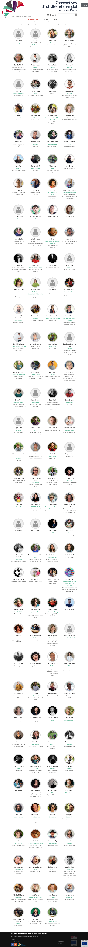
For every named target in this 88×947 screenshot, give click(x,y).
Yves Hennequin (69, 478)
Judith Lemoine (52, 609)
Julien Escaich (52, 372)
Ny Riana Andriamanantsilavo (35, 41)
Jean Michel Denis (18, 344)
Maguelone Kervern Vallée (69, 505)
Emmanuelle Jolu (35, 504)
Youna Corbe (69, 239)
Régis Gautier (18, 428)
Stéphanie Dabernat (18, 289)
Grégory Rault (69, 815)
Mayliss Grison (69, 454)
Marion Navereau (69, 742)
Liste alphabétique (33, 19)
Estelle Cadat (52, 190)
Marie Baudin (18, 115)
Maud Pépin (69, 766)
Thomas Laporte (69, 530)
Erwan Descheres (52, 344)
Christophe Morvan (52, 718)
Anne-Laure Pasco (52, 766)
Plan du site (60, 943)
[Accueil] (44, 6)
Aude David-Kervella (69, 289)
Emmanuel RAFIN (35, 815)
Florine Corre (35, 265)
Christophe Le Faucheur (18, 579)
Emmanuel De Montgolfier (19, 317)
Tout (20, 24)
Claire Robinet (35, 841)
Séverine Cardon (18, 216)
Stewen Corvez (52, 265)
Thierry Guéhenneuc (18, 478)
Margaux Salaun (69, 841)
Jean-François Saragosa (35, 867)
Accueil (12, 16)
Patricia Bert (18, 142)
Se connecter (60, 939)
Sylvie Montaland (52, 693)
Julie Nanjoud (18, 742)
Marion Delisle (35, 316)
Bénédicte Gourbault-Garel (18, 455)
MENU (84, 5)
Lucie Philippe (69, 790)
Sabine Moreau (18, 718)
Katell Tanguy (35, 895)
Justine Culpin (69, 265)
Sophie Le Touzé (18, 609)
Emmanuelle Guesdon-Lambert (35, 479)
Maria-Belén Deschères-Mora (69, 345)
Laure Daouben (52, 289)
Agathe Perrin (18, 790)
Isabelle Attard (18, 65)
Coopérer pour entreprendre (22, 944)
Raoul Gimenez (52, 428)
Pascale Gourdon (35, 454)
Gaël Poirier (18, 815)
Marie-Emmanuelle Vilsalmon (18, 920)
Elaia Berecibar (69, 115)
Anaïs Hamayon (52, 478)
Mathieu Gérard (35, 428)
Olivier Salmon (18, 867)
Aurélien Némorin (18, 766)
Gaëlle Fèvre (18, 400)
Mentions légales (61, 941)
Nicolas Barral (69, 91)
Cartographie (56, 19)
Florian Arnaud (69, 40)
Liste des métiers (45, 19)
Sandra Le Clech (69, 555)
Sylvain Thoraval (52, 895)
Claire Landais (52, 530)
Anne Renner (18, 841)
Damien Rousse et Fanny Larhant (18, 556)
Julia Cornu (18, 265)
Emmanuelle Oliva (35, 766)
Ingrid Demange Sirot (52, 316)
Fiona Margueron (52, 635)
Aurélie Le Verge (35, 609)
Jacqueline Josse (52, 504)
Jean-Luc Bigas (35, 142)
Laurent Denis (69, 316)
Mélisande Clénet (69, 216)
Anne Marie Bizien (52, 142)
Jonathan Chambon (35, 216)
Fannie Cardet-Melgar (69, 190)
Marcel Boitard (35, 166)
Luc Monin (35, 693)
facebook (50, 15)
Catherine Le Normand (52, 579)
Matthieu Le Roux (69, 579)
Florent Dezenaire (18, 372)
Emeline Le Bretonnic (52, 555)
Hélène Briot (18, 190)
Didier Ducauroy (35, 372)
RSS (55, 15)
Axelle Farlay (69, 372)
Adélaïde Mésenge (35, 663)
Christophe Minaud (52, 663)
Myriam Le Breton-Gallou (35, 555)
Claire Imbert (18, 504)
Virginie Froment (35, 400)
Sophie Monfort (18, 693)
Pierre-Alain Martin (69, 635)
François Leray (69, 609)
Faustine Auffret (52, 65)
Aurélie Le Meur (35, 579)
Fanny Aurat (69, 65)
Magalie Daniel (35, 289)
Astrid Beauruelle (35, 115)
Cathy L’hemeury (18, 530)
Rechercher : (61, 14)
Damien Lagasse (35, 530)
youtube (53, 15)
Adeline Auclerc (35, 65)
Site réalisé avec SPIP (62, 945)
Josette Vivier (35, 919)
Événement (84, 943)
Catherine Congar (35, 239)
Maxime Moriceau (35, 718)
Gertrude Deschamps (35, 344)
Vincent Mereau (18, 663)
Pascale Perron (35, 790)
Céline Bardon (53, 91)
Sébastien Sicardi (69, 867)
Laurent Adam (18, 40)
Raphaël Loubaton (35, 635)
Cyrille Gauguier (69, 400)
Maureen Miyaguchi (69, 663)
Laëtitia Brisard (35, 190)
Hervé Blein (18, 166)
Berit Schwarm (52, 867)
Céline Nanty (35, 742)
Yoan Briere (69, 166)
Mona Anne (52, 40)
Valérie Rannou (52, 815)
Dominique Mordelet (69, 693)
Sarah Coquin (52, 239)
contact (48, 15)
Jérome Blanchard (69, 142)
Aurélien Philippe (52, 790)
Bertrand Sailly (52, 841)
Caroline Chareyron (52, 216)
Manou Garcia (52, 400)
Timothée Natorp (52, 742)
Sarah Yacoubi (53, 919)
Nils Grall (52, 454)
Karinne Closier (18, 239)
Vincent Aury (18, 91)
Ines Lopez (18, 635)
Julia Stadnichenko (18, 895)
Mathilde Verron (69, 895)
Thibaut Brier (52, 166)
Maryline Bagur (35, 91)
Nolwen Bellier (52, 115)
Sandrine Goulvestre (69, 428)
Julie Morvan (69, 718)
